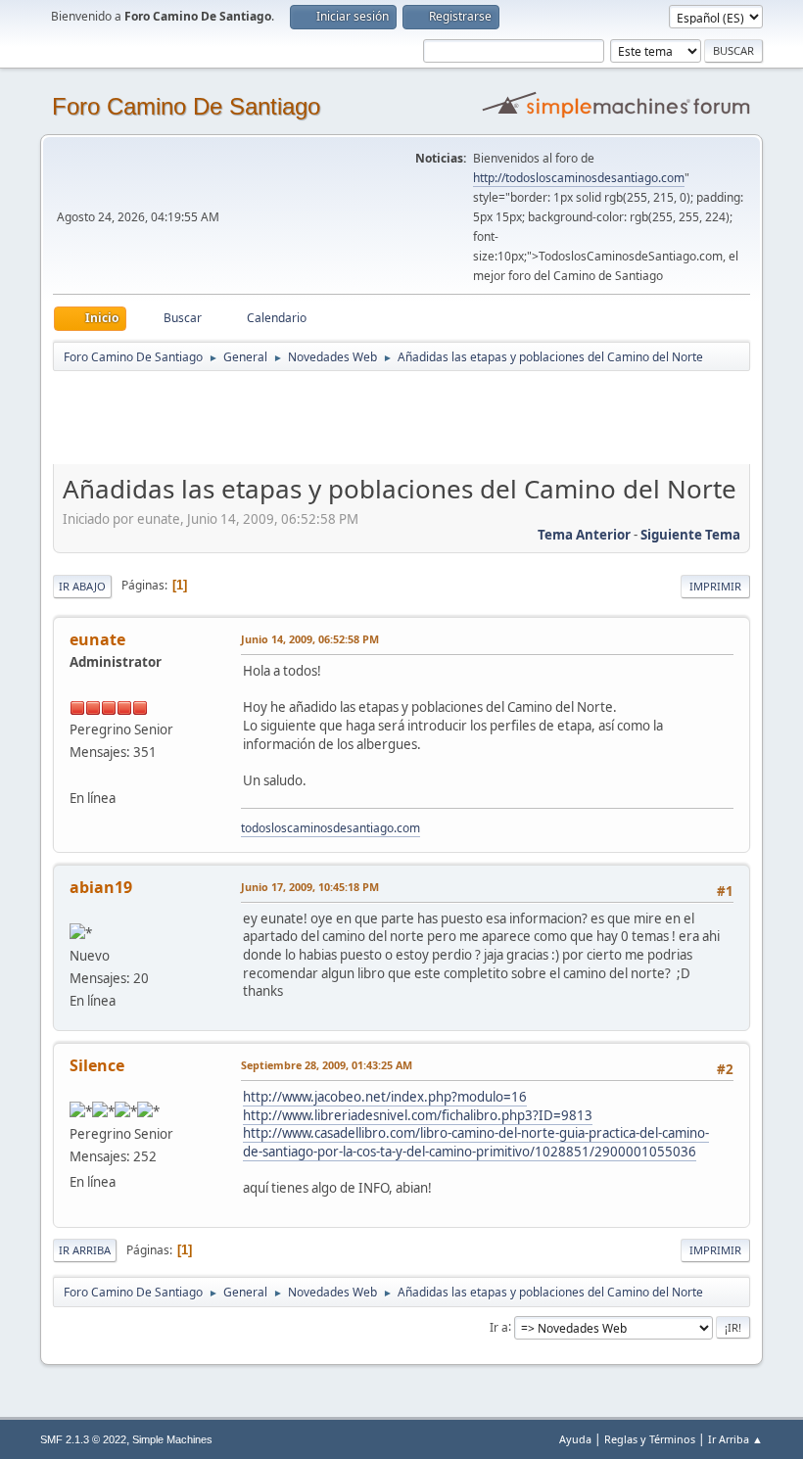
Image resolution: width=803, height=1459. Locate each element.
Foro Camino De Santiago (186, 106)
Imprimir (715, 586)
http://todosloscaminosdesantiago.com (579, 177)
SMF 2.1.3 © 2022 (83, 1439)
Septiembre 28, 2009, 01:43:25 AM (326, 1065)
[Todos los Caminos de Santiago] (77, 774)
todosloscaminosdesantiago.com (330, 828)
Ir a (499, 1326)
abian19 (101, 887)
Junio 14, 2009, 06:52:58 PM (310, 639)
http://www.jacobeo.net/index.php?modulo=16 (385, 1097)
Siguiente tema (690, 534)
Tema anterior (584, 534)
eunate (97, 639)
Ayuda (575, 1439)
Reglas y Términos (649, 1439)
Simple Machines (172, 1439)
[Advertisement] (397, 417)
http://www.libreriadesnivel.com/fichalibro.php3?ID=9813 (417, 1115)
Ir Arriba (85, 1250)
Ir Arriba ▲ (735, 1439)
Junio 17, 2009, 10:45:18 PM (310, 886)
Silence (97, 1065)
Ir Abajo (82, 586)
